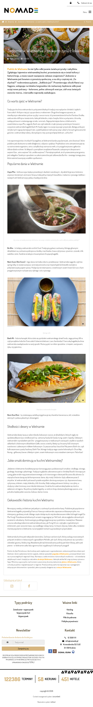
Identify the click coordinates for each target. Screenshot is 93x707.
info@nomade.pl (71, 641)
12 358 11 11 (71, 637)
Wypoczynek (23, 616)
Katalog (70, 609)
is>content (56, 696)
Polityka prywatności (70, 621)
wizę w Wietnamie (64, 567)
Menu (85, 12)
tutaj (31, 662)
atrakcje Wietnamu (45, 559)
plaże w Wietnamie (69, 562)
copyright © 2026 (46, 691)
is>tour (53, 702)
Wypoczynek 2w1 (23, 613)
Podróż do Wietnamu (17, 69)
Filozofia (69, 613)
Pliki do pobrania (69, 617)
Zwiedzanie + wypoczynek (23, 610)
